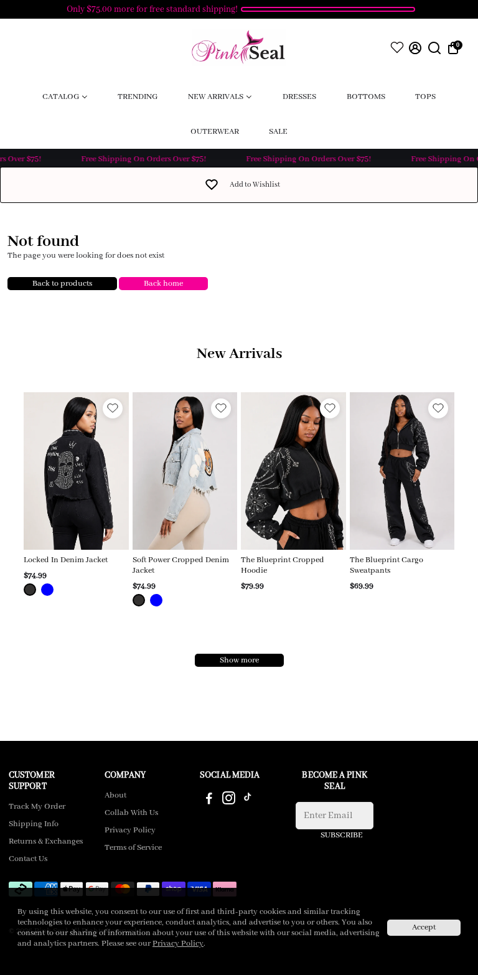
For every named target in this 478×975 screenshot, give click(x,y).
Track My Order (37, 807)
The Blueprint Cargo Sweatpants (386, 565)
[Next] (106, 467)
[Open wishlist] (397, 47)
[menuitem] (65, 96)
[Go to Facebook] (209, 800)
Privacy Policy (130, 831)
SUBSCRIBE (342, 835)
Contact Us (28, 859)
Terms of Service (133, 848)
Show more (239, 660)
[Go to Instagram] (229, 800)
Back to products (62, 283)
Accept (424, 927)
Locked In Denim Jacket (66, 560)
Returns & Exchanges (46, 842)
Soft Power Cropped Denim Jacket (181, 565)
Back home (163, 283)
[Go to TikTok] (247, 800)
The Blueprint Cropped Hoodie (282, 565)
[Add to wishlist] (113, 408)
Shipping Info (34, 824)
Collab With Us (131, 813)
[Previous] (46, 467)
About (115, 796)
